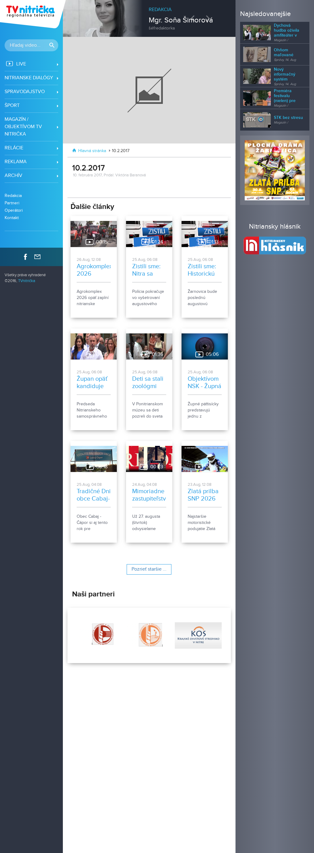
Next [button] (209, 18)
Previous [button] (194, 18)
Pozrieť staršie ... (149, 569)
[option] (149, 15)
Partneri (12, 203)
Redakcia (13, 195)
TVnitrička (26, 281)
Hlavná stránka (92, 150)
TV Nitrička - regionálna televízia (33, 14)
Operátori (14, 210)
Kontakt (12, 217)
